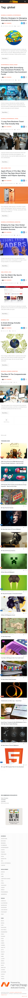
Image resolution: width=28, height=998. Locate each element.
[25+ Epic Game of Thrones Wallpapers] (14, 734)
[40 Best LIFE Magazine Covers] (14, 604)
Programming (4, 892)
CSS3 (2, 880)
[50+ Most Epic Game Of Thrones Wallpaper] (14, 518)
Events (3, 849)
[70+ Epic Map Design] (14, 625)
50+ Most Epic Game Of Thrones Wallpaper (11, 529)
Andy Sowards (7, 23)
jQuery (3, 887)
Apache (3, 871)
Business (3, 15)
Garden (3, 945)
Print (2, 914)
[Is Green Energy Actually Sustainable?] (14, 343)
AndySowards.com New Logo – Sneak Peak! (11, 700)
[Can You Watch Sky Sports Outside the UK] (14, 294)
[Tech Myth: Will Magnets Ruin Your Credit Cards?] (14, 647)
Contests (3, 900)
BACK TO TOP (24, 996)
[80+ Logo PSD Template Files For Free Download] (14, 756)
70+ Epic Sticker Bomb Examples (8, 679)
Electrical (3, 929)
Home (2, 956)
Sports (6, 272)
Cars (2, 925)
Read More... (5, 58)
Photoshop (4, 911)
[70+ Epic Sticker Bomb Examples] (14, 668)
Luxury (3, 958)
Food (2, 938)
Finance (11, 64)
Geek (2, 168)
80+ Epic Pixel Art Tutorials (7, 507)
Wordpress (4, 894)
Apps (2, 874)
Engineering (4, 931)
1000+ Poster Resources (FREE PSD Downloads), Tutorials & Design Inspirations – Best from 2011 (12, 462)
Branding (3, 371)
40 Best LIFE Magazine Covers (8, 615)
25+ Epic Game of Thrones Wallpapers (10, 745)
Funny (2, 940)
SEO (2, 860)
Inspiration (4, 905)
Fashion (3, 936)
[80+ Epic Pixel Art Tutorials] (14, 497)
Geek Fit (3, 947)
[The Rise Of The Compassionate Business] (14, 393)
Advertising (4, 838)
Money (16, 64)
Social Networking (6, 863)
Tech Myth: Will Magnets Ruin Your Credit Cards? (12, 657)
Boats (2, 920)
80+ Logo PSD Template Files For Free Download (12, 766)
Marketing (17, 222)
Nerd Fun (3, 967)
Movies (3, 963)
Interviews (4, 907)
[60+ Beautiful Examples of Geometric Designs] (14, 582)
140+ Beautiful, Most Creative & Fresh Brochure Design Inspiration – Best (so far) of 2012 (14, 485)
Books (2, 923)
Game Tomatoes (4, 798)
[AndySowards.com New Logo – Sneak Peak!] (14, 690)
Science (3, 969)
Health (2, 951)
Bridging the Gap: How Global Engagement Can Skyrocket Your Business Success (14, 227)
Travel (16, 118)
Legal (2, 856)
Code (2, 876)
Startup (3, 865)
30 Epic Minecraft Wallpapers (7, 572)
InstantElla (3, 801)
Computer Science (5, 878)
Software (3, 972)
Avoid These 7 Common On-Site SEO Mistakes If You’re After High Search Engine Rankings (14, 723)
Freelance (3, 854)
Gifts (2, 949)
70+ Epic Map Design (6, 636)
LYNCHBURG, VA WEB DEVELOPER (15, 992)
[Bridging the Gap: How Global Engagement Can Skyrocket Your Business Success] (14, 246)
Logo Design (4, 909)
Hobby (2, 954)
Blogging (3, 840)
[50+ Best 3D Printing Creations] (14, 540)
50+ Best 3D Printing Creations (8, 550)
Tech (9, 168)
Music (2, 965)
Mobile (2, 889)
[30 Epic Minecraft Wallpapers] (14, 561)
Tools (2, 976)
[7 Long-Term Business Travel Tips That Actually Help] (14, 141)
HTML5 (2, 883)
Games (2, 943)
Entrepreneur (17, 15)
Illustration (4, 903)
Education (3, 927)
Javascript (3, 885)
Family (2, 934)
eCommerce (9, 15)
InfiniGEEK (3, 799)
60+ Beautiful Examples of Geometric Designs (11, 593)
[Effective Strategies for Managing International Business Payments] (14, 37)
